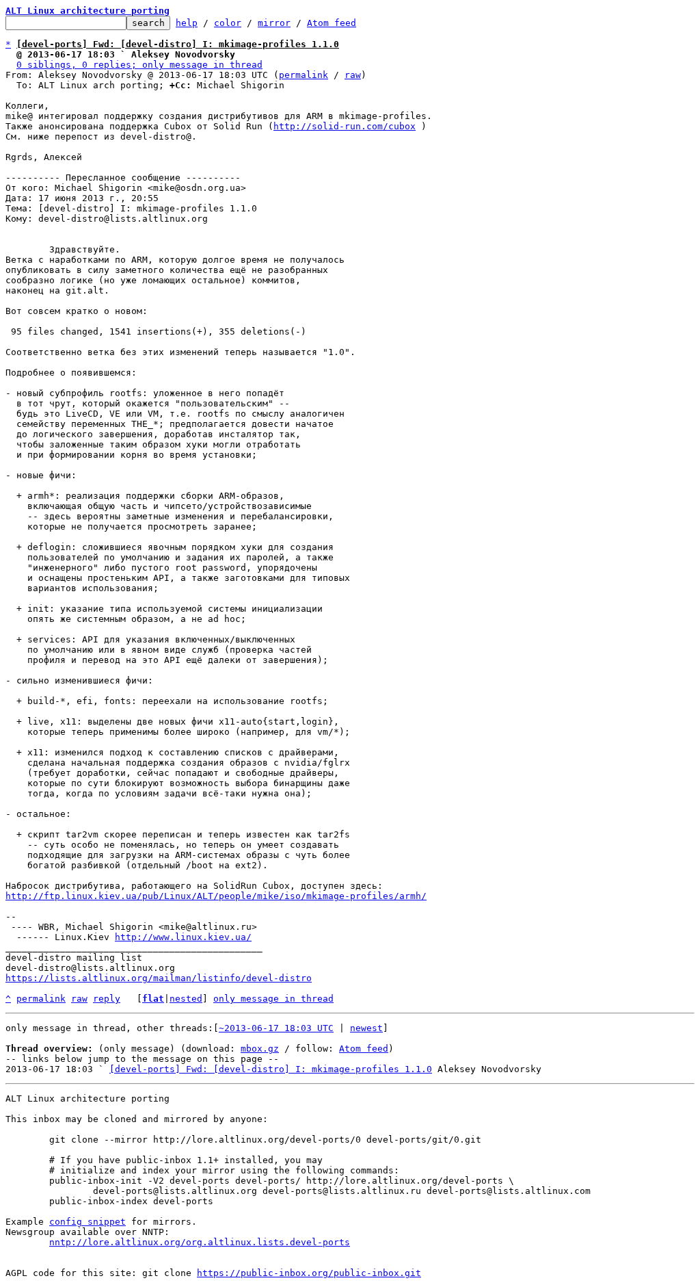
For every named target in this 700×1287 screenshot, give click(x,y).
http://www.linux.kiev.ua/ (183, 937)
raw (353, 75)
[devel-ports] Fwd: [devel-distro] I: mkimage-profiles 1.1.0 (270, 1069)
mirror (274, 23)
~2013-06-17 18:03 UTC (276, 1028)
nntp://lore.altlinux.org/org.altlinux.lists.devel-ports (199, 1242)
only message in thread (273, 998)
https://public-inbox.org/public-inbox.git (309, 1273)
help (187, 23)
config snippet (87, 1222)
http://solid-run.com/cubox (344, 126)
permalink (303, 75)
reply (106, 998)
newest (366, 1028)
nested (186, 998)
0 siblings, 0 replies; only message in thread (139, 65)
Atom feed (331, 23)
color (227, 23)
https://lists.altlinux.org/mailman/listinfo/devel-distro (158, 978)
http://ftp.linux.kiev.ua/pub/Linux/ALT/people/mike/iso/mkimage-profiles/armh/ (216, 896)
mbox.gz (260, 1048)
